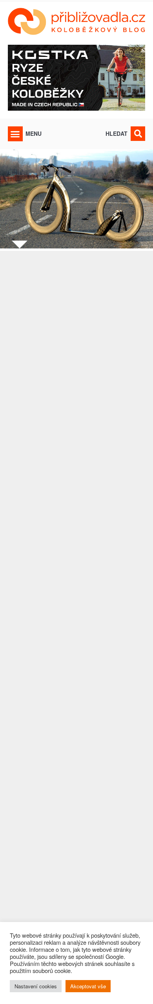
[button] (15, 133)
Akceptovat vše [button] (88, 986)
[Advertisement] (76, 611)
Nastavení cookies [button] (36, 986)
